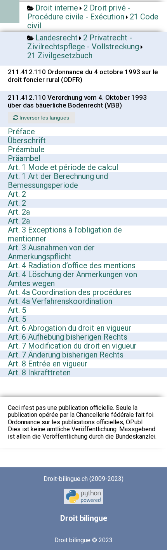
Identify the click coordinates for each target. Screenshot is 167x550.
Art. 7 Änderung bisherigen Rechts (66, 354)
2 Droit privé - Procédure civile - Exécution (78, 12)
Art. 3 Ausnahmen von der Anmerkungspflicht (51, 252)
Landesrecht (56, 37)
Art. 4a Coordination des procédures (70, 292)
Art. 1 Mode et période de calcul (63, 167)
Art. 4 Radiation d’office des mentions (72, 265)
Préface (21, 131)
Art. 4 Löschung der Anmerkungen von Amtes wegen (72, 279)
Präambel (24, 158)
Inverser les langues (43, 118)
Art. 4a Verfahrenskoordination (60, 301)
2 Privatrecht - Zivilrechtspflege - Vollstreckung (83, 42)
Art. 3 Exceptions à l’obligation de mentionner (65, 234)
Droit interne (56, 7)
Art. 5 (17, 310)
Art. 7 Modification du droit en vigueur (72, 345)
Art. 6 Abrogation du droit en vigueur (69, 328)
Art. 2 (17, 194)
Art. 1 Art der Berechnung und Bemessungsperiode (58, 181)
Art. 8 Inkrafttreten (39, 372)
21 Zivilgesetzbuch (59, 55)
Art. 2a (19, 212)
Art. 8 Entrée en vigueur (47, 363)
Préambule (26, 149)
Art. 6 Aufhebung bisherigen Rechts (67, 337)
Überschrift (27, 140)
